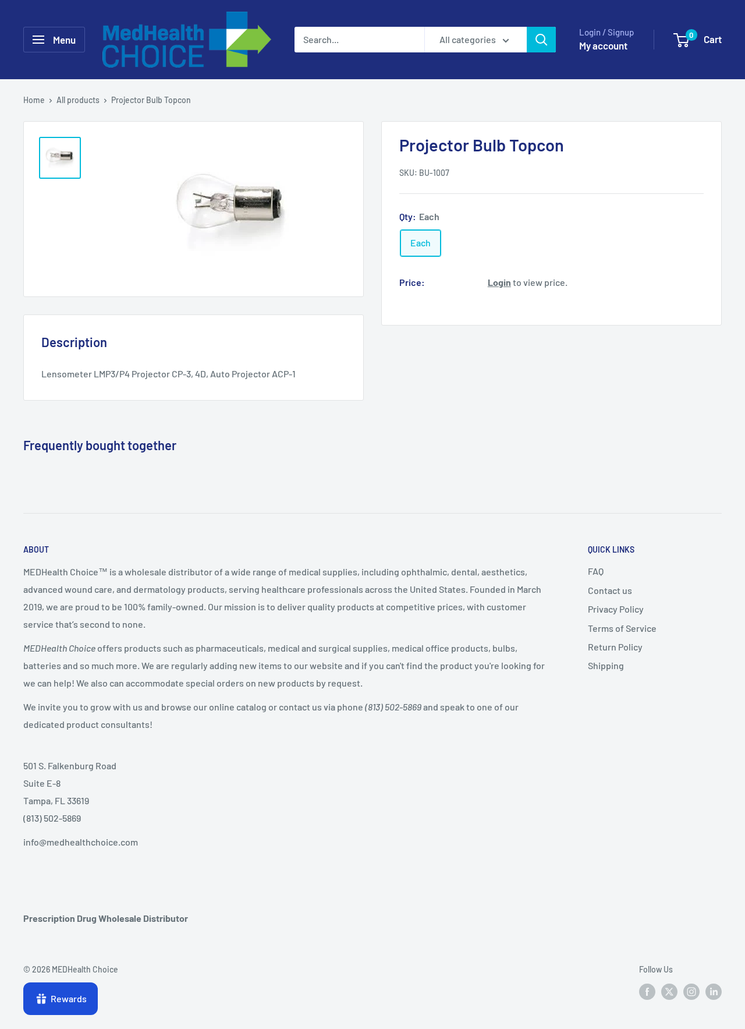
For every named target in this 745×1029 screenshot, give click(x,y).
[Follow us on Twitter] (669, 992)
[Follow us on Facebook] (647, 992)
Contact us (610, 590)
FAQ (596, 571)
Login (499, 281)
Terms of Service (622, 628)
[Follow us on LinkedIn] (713, 992)
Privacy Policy (616, 608)
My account (603, 45)
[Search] (541, 39)
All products (78, 100)
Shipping (606, 665)
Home (34, 100)
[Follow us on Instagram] (691, 992)
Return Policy (615, 646)
